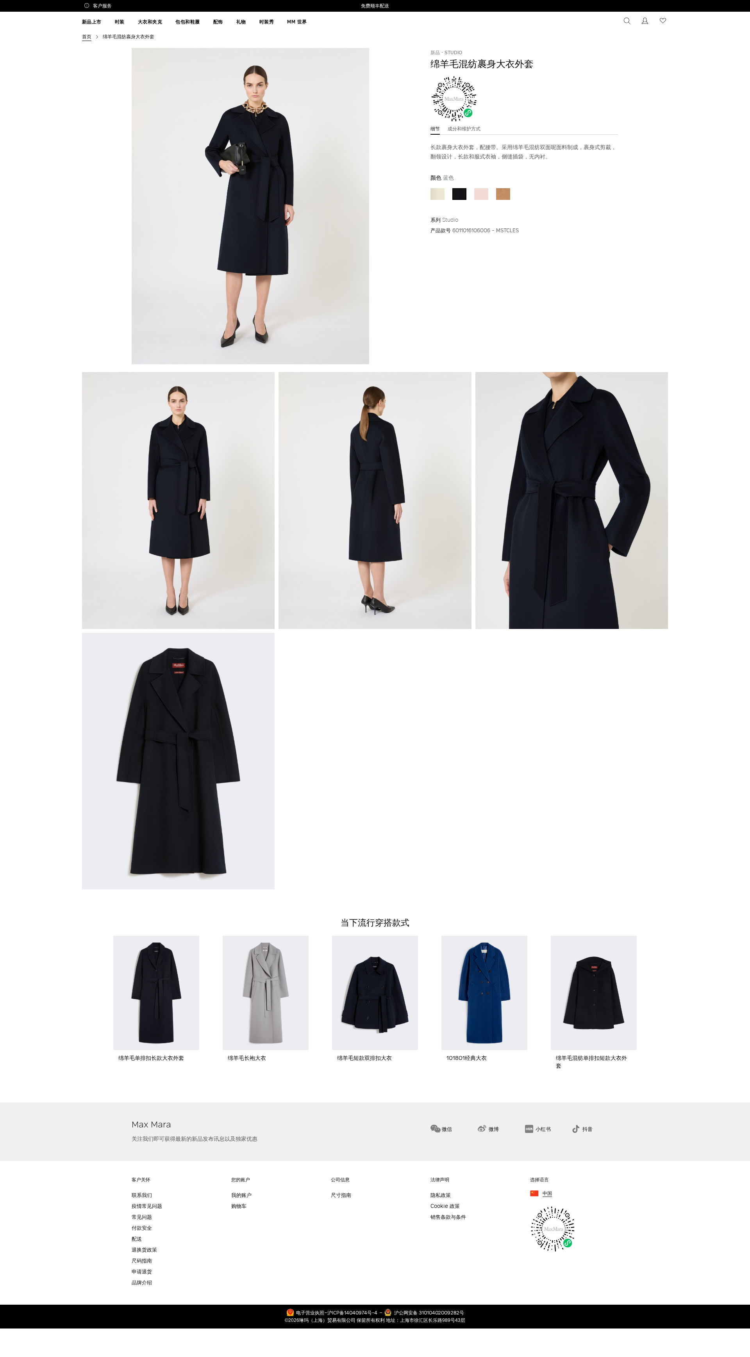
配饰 (218, 21)
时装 (120, 21)
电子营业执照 (310, 1312)
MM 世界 (297, 21)
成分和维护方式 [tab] (464, 128)
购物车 (238, 1206)
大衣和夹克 (150, 21)
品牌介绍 (142, 1282)
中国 (547, 1194)
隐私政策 (440, 1195)
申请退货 (142, 1271)
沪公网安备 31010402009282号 (429, 1312)
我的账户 (241, 1195)
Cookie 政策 (445, 1206)
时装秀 (266, 21)
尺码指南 (142, 1260)
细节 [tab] (435, 128)
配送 (137, 1238)
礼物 (241, 21)
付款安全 (142, 1228)
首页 (86, 36)
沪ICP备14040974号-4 (352, 1312)
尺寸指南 (341, 1195)
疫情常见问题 (147, 1206)
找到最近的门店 (642, 1088)
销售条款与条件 (448, 1217)
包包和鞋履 (187, 21)
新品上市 (92, 21)
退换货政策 (144, 1249)
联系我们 (142, 1195)
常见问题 (142, 1217)
